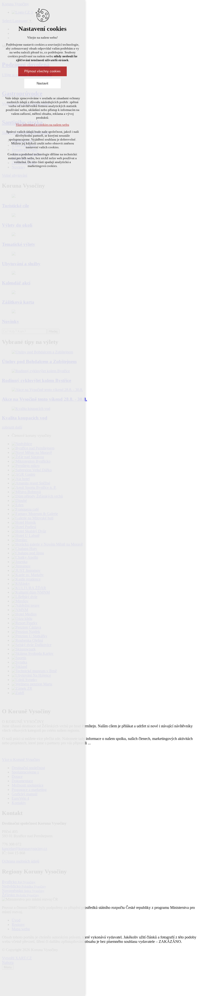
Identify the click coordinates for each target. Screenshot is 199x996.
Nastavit (42, 83)
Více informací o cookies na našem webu (42, 124)
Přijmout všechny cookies (42, 71)
